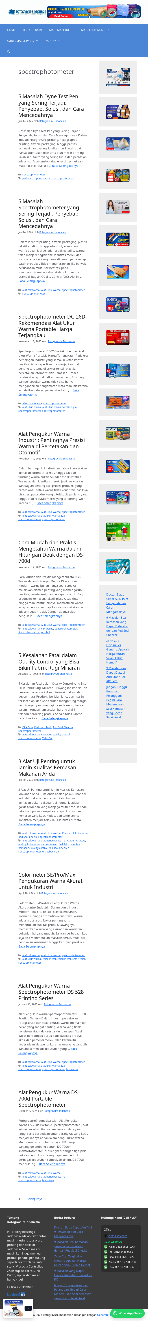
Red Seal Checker (63, 727)
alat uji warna (49, 844)
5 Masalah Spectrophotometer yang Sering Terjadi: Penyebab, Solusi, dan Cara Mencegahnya (49, 213)
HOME (11, 30)
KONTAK (51, 40)
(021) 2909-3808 (117, 1236)
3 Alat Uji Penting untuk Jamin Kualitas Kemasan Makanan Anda (47, 767)
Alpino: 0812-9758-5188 (122, 1261)
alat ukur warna (31, 407)
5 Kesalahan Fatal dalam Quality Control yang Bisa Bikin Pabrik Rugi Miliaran (49, 661)
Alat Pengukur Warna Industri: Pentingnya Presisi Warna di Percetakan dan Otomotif (51, 443)
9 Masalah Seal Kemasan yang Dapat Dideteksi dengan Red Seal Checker (117, 626)
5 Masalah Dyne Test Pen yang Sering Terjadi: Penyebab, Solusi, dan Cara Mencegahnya (51, 105)
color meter (49, 959)
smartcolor (78, 959)
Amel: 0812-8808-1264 (122, 1246)
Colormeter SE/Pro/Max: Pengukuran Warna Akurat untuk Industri (50, 881)
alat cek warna (31, 290)
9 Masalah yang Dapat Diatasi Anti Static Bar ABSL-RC (73, 1275)
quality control (61, 734)
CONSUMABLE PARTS (20, 40)
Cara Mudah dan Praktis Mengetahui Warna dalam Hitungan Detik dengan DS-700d (51, 551)
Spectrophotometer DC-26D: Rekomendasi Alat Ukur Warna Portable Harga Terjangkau (52, 326)
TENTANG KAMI (32, 30)
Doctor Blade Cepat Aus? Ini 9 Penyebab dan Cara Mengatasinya (117, 603)
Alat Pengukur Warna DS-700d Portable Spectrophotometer (48, 1098)
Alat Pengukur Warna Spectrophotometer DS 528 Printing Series (51, 992)
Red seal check (43, 727)
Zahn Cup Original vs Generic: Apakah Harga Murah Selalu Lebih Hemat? (73, 1260)
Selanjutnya (36, 1199)
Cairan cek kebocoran (75, 833)
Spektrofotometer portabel (34, 632)
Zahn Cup (47, 738)
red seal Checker (58, 848)
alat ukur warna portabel (57, 407)
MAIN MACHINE (59, 30)
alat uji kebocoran (29, 844)
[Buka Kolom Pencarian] (9, 51)
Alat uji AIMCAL (76, 840)
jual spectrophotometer (36, 178)
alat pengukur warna (53, 840)
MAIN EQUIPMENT (93, 30)
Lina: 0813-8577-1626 (121, 1256)
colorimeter (64, 959)
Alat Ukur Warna (51, 290)
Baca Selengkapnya (65, 166)
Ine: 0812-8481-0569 (121, 1251)
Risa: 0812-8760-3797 (121, 1267)
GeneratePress (106, 1314)
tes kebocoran (50, 851)
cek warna (47, 628)
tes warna (72, 1069)
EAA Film (27, 727)
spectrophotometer (33, 174)
